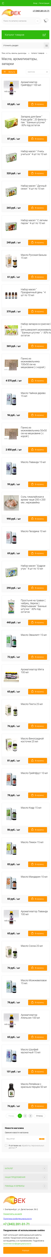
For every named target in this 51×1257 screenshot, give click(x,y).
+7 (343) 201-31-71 (41, 11)
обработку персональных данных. (26, 1146)
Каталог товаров (14, 34)
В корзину (39, 104)
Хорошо (25, 1250)
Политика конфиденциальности (17, 1219)
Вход (35, 3)
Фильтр (11, 72)
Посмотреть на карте (12, 1214)
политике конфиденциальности (17, 1243)
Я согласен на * (26, 1146)
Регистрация (44, 3)
